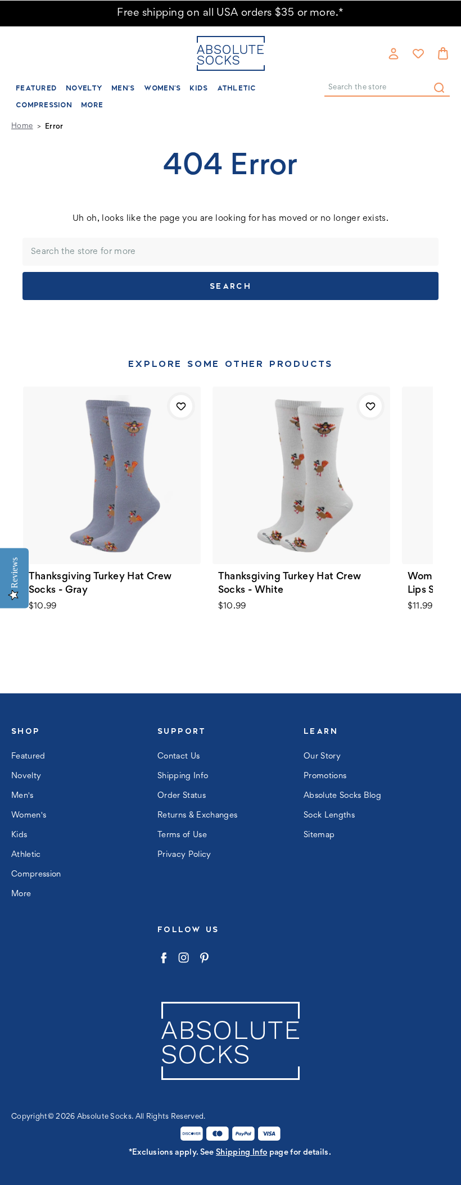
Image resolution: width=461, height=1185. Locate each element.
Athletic (236, 88)
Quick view (112, 475)
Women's (162, 88)
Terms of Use (182, 835)
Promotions (325, 776)
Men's (122, 88)
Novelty (84, 88)
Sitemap (319, 835)
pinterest (204, 958)
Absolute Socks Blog (342, 796)
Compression (44, 105)
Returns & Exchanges (197, 815)
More (92, 105)
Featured (36, 88)
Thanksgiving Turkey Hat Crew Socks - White (289, 584)
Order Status (181, 796)
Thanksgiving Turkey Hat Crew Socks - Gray (100, 584)
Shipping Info (182, 776)
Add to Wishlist (181, 406)
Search (439, 87)
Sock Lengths (329, 815)
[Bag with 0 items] (443, 53)
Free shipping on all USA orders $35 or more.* (230, 13)
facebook (163, 958)
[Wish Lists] (418, 53)
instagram (183, 958)
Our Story (322, 756)
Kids (198, 88)
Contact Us (178, 756)
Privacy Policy (184, 855)
